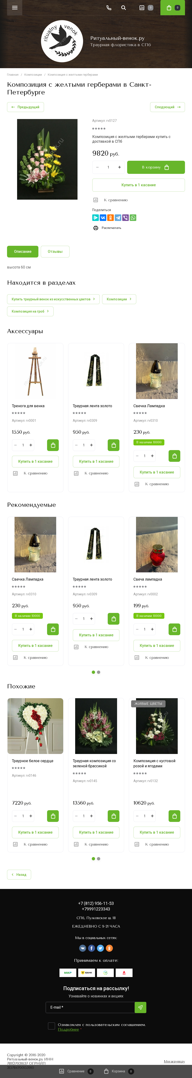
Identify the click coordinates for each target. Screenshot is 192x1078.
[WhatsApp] (133, 217)
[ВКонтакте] (103, 217)
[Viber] (125, 217)
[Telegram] (118, 217)
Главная (12, 74)
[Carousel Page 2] (98, 672)
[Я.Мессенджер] (95, 217)
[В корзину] (53, 445)
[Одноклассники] (110, 217)
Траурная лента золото (92, 406)
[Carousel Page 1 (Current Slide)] (93, 672)
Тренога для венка (28, 406)
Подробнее (68, 1029)
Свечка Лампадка (149, 406)
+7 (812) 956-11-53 (96, 903)
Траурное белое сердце (32, 761)
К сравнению (116, 200)
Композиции (33, 74)
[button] (14, 7)
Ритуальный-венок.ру (117, 38)
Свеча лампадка (147, 579)
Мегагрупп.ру (174, 1061)
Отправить (140, 1007)
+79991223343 (96, 908)
